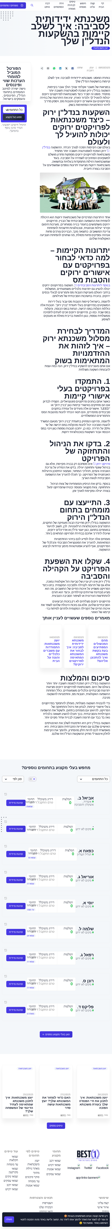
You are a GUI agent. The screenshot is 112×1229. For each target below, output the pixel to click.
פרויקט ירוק (103, 464)
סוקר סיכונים (32, 1177)
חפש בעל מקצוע (14, 117)
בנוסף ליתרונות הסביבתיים (94, 285)
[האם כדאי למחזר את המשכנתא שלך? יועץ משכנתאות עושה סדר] (55, 1078)
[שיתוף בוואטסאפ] (54, 68)
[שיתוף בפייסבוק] (73, 68)
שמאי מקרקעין (13, 1170)
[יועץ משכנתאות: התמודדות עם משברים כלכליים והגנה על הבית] (51, 629)
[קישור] (42, 68)
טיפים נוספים (56, 1125)
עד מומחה (33, 1181)
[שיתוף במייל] (48, 68)
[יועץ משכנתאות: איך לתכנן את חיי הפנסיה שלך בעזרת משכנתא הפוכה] (93, 1078)
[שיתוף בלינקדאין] (60, 68)
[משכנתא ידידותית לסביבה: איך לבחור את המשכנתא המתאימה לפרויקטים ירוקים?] (75, 629)
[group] (27, 806)
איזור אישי (103, 1207)
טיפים (105, 1211)
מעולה (9, 1219)
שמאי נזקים (11, 1176)
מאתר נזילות (32, 1168)
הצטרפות (47, 1203)
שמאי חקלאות (13, 1158)
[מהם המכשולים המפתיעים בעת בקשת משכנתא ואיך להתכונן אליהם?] (99, 629)
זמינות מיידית (16, 802)
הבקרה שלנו (46, 1207)
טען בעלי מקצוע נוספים (57, 1034)
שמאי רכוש (54, 1165)
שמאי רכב (55, 1160)
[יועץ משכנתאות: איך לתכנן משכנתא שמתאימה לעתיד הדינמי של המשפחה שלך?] (18, 1078)
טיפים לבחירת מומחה (71, 5)
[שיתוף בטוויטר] (66, 68)
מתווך (36, 1172)
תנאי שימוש (46, 1211)
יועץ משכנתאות (100, 48)
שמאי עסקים (53, 1174)
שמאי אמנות (54, 1169)
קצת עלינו (103, 1203)
